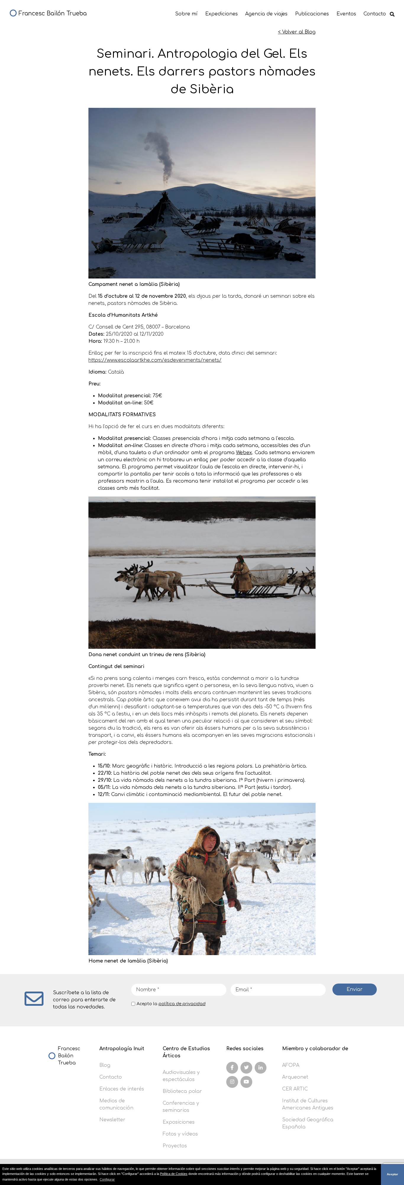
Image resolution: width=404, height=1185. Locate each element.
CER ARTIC (295, 1089)
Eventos (346, 14)
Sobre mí (186, 14)
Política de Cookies (174, 1174)
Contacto (374, 14)
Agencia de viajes (266, 14)
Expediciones (221, 14)
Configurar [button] (107, 1179)
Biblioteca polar (182, 1091)
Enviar (355, 989)
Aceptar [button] (392, 1174)
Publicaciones (312, 14)
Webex (244, 452)
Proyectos (175, 1146)
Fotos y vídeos (180, 1134)
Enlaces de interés (121, 1089)
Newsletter (112, 1119)
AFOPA (290, 1065)
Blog (104, 1065)
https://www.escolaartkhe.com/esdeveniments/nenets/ (155, 360)
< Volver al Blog (297, 32)
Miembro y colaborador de (315, 1048)
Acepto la (171, 1004)
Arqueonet (295, 1077)
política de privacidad (182, 1004)
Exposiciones (179, 1122)
